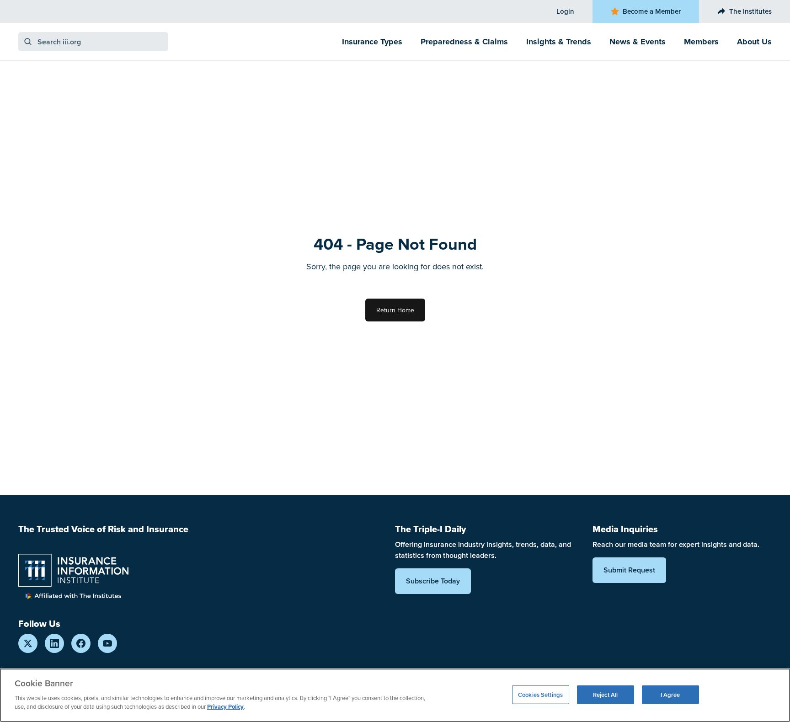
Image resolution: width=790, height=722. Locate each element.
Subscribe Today (433, 581)
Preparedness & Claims (464, 42)
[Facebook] (81, 643)
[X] (27, 643)
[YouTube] (107, 643)
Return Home (395, 310)
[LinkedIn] (54, 643)
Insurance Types (372, 42)
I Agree (670, 694)
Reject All (605, 694)
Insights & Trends (558, 42)
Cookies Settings (540, 694)
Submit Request (629, 570)
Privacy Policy (225, 706)
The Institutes (750, 11)
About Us (754, 42)
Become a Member (652, 11)
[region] (395, 695)
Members (701, 42)
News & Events (637, 42)
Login (565, 11)
